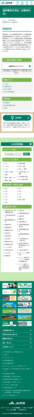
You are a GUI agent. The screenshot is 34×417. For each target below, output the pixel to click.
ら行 (20, 194)
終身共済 (7, 233)
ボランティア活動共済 (24, 253)
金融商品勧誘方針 (9, 360)
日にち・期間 (23, 169)
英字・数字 (22, 199)
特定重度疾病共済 (24, 213)
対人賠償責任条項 (9, 105)
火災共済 (7, 238)
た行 (6, 197)
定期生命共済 (9, 250)
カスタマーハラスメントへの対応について (15, 366)
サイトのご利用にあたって (11, 395)
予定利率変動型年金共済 (24, 225)
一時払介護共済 (23, 250)
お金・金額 (7, 89)
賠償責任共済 (9, 244)
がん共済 (7, 253)
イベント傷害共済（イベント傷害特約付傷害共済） (24, 259)
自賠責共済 (8, 236)
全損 (5, 108)
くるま (6, 83)
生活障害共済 (23, 222)
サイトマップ (5, 407)
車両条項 (7, 102)
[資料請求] (22, 2)
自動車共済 (7, 86)
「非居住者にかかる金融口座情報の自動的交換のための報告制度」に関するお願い (17, 391)
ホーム (4, 20)
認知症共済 (8, 224)
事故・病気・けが (10, 177)
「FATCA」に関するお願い (11, 385)
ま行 (20, 188)
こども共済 (8, 247)
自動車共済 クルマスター (16, 66)
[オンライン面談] (27, 2)
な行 (6, 199)
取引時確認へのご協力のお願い (12, 376)
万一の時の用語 (9, 91)
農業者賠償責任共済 (10, 221)
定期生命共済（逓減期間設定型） (10, 211)
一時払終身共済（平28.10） (23, 239)
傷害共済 (21, 219)
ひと (6, 163)
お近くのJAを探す (28, 407)
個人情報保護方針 (9, 363)
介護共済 (21, 210)
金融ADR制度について (10, 387)
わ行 (20, 197)
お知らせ (6, 354)
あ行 (6, 188)
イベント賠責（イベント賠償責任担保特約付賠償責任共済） (24, 267)
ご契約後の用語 (23, 176)
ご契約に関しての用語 (24, 173)
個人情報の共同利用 (9, 373)
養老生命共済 (9, 241)
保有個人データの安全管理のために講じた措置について (17, 369)
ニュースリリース (9, 357)
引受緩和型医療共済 (24, 235)
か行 (6, 191)
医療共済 (7, 255)
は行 (6, 202)
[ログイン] (17, 2)
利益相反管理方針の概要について (13, 379)
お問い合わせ (23, 410)
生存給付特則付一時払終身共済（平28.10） (24, 245)
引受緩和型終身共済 (24, 230)
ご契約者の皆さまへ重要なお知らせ (13, 352)
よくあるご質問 (12, 410)
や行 (20, 191)
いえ (6, 169)
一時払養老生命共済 (10, 216)
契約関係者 (22, 163)
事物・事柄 (8, 180)
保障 (6, 174)
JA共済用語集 (11, 20)
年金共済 (21, 216)
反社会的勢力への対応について (12, 382)
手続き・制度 (9, 172)
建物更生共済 (9, 230)
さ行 (6, 194)
